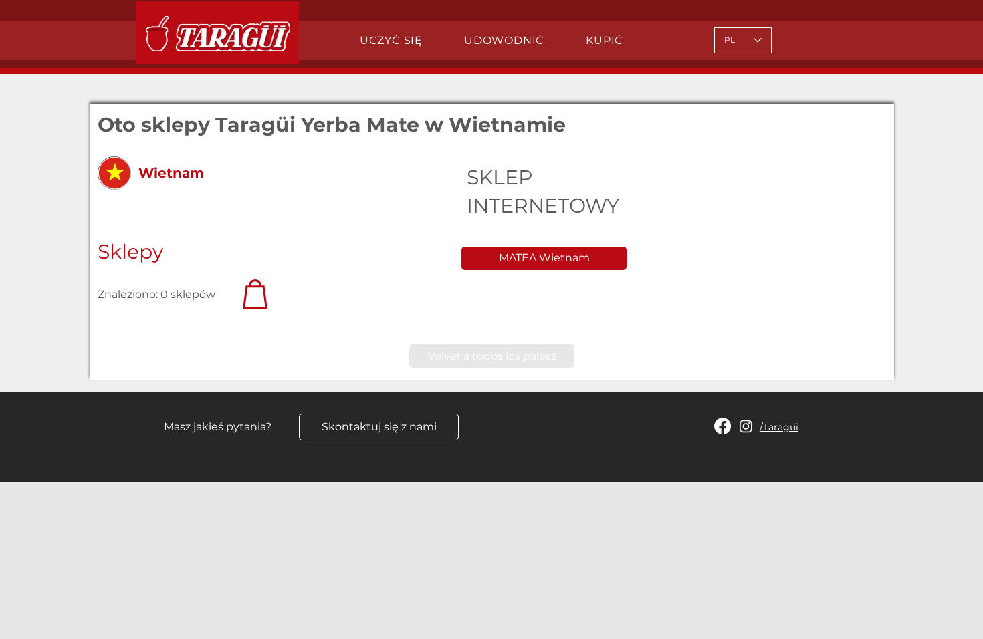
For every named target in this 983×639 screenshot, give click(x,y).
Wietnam (171, 173)
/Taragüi (779, 427)
